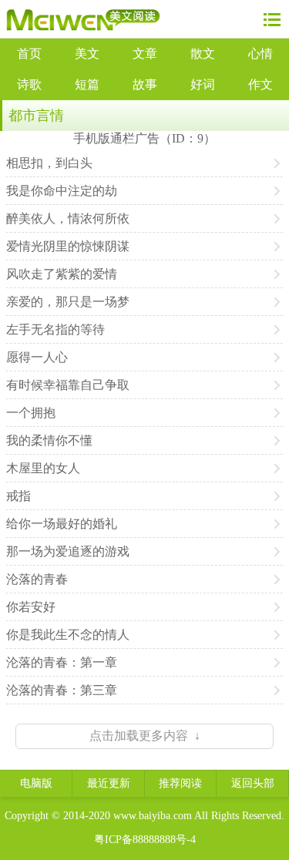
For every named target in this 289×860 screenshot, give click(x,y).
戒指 (18, 495)
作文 (260, 84)
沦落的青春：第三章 (61, 690)
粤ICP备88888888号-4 (145, 839)
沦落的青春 (37, 579)
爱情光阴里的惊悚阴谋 (67, 246)
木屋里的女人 (43, 468)
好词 (202, 84)
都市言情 (36, 115)
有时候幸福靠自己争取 (67, 384)
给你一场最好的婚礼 (61, 523)
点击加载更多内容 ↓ (144, 735)
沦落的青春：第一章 (61, 662)
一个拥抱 (30, 412)
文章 (145, 53)
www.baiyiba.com (152, 815)
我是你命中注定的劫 (61, 190)
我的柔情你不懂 (49, 440)
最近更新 (108, 783)
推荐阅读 (180, 783)
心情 (260, 53)
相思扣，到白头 (49, 163)
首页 (29, 53)
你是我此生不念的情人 (67, 634)
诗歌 (29, 84)
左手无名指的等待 (55, 329)
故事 (145, 84)
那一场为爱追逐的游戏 (67, 551)
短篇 (87, 84)
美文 (87, 53)
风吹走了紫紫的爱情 (61, 274)
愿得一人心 (37, 357)
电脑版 (36, 783)
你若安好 (30, 606)
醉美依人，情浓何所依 (67, 218)
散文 (202, 53)
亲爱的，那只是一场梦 (67, 301)
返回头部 (252, 783)
